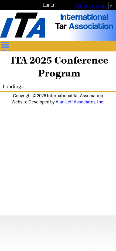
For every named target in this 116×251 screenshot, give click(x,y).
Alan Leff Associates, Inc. (80, 102)
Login (48, 4)
